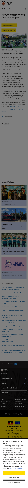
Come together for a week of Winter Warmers (13, 293)
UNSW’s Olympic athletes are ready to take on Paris (13, 252)
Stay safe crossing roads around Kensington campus (12, 227)
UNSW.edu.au (4, 373)
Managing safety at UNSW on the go (11, 326)
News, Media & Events (9, 388)
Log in (2, 116)
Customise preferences (14, 482)
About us (5, 392)
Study (4, 383)
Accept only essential (14, 477)
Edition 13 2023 (7, 30)
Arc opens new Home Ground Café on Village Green (12, 276)
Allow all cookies (14, 473)
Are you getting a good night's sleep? (11, 307)
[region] (14, 463)
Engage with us (7, 379)
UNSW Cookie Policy (14, 468)
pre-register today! (14, 106)
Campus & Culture (8, 25)
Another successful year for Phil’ (9, 204)
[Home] (6, 3)
